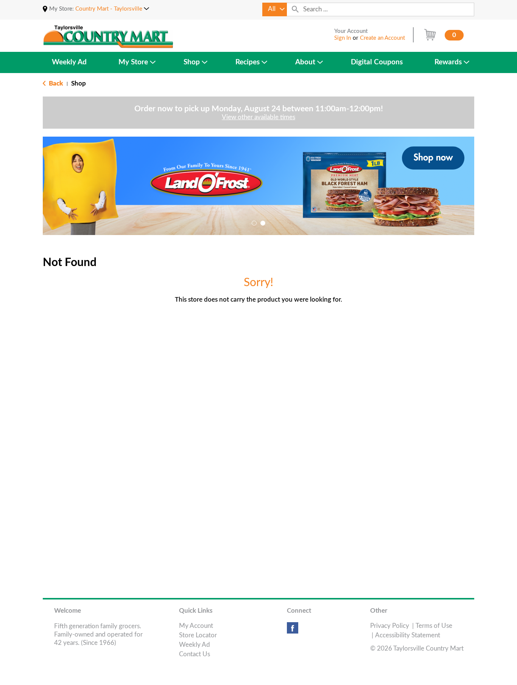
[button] (112, 9)
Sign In (342, 38)
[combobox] (274, 9)
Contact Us (194, 654)
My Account (196, 626)
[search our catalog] (295, 9)
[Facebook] (292, 630)
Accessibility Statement (407, 635)
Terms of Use (434, 626)
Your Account (351, 31)
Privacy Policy (389, 626)
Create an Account (382, 38)
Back (55, 83)
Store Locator (198, 635)
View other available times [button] (258, 117)
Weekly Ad (194, 644)
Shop (78, 83)
